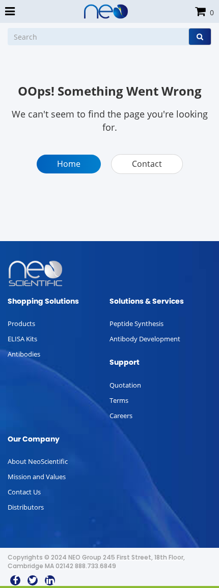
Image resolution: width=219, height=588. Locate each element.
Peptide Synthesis (136, 323)
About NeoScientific (38, 461)
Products (21, 323)
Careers (121, 415)
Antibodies (24, 354)
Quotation (125, 385)
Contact (147, 163)
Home (68, 163)
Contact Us (24, 491)
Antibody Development (145, 338)
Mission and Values (37, 476)
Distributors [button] (26, 507)
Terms (119, 400)
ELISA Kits (22, 338)
